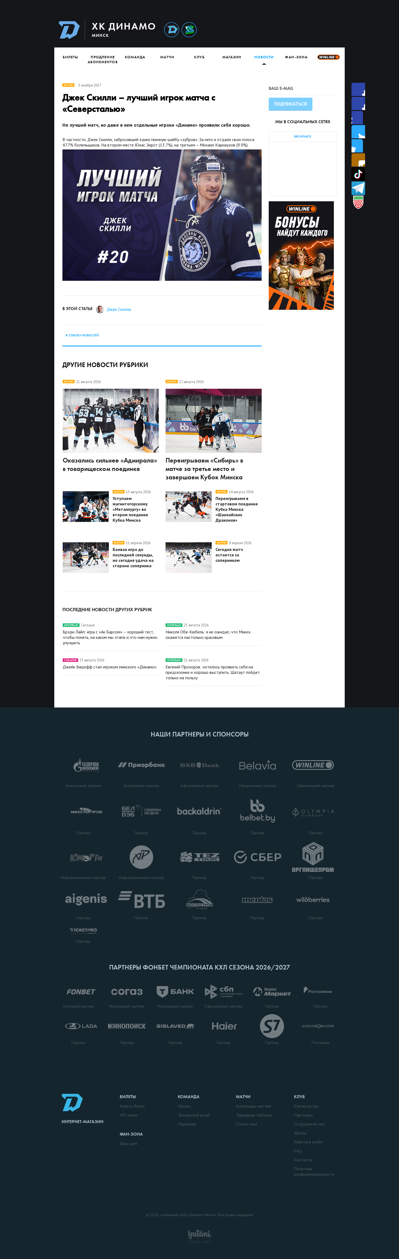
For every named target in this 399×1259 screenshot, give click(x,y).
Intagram (358, 131)
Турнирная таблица (253, 1115)
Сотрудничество (309, 1124)
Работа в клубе (308, 1142)
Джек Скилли (119, 309)
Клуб (199, 57)
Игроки (184, 1106)
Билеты (70, 57)
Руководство (306, 1106)
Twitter (358, 117)
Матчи (167, 57)
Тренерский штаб (194, 1115)
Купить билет (132, 1106)
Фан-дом (128, 1143)
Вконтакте (358, 145)
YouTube (358, 160)
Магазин (231, 57)
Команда (135, 57)
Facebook (358, 89)
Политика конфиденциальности (314, 1171)
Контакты (303, 1159)
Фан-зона (296, 57)
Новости (264, 57)
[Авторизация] (293, 30)
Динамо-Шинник (171, 30)
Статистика (246, 1124)
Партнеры (303, 1115)
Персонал (187, 1124)
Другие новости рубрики (105, 365)
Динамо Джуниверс (189, 30)
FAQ (298, 1150)
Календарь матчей (253, 1106)
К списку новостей (82, 335)
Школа (300, 1133)
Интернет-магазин (82, 1121)
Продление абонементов (103, 59)
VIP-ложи (129, 1115)
